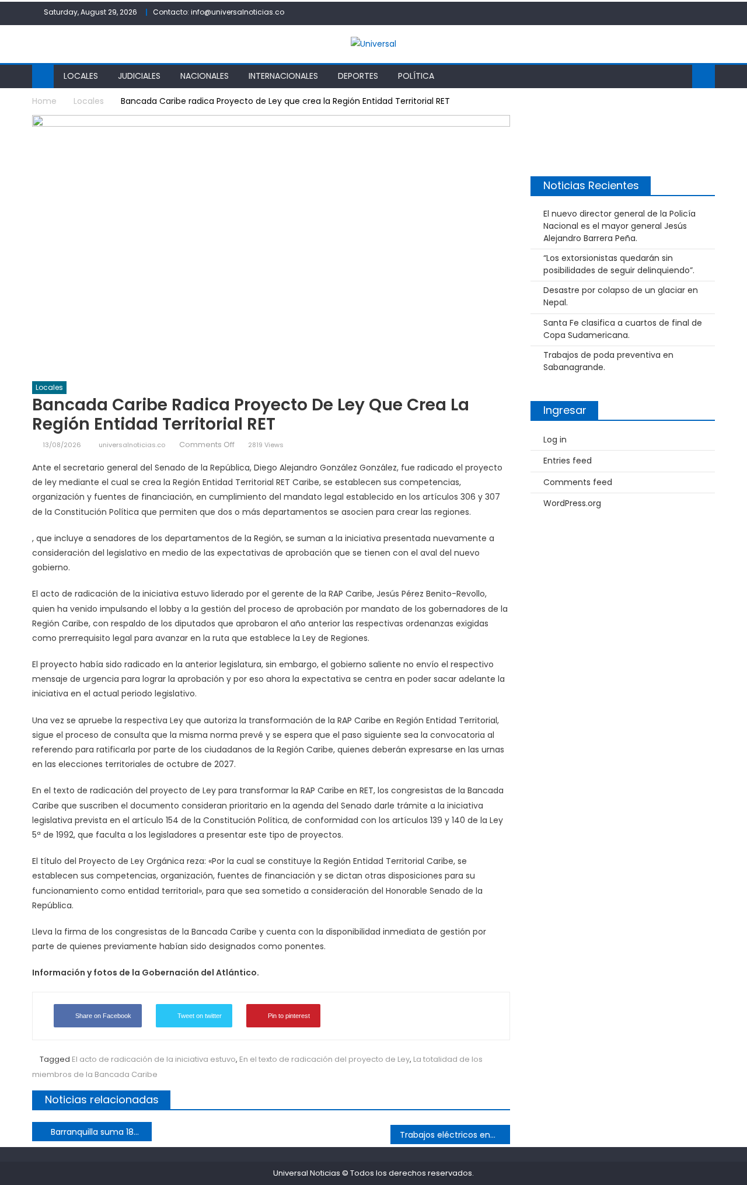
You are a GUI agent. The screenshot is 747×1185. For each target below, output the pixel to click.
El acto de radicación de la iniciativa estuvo (154, 1059)
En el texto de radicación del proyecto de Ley (324, 1059)
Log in (555, 439)
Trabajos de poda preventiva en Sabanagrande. (608, 361)
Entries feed (567, 460)
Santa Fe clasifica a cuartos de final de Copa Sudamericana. (622, 329)
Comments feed (577, 482)
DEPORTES (358, 76)
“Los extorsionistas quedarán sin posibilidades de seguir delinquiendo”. (618, 264)
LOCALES (81, 76)
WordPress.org (572, 503)
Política (416, 76)
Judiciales (139, 76)
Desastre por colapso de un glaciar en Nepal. (620, 296)
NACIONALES (204, 76)
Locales (49, 387)
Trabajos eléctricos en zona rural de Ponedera (455, 1135)
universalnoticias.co (132, 444)
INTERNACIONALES (283, 76)
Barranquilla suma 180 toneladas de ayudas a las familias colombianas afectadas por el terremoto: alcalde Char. (101, 1132)
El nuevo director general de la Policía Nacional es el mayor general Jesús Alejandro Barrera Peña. (619, 226)
